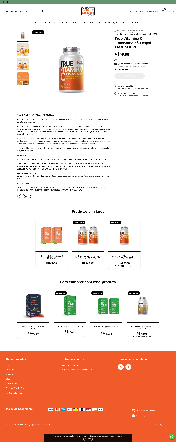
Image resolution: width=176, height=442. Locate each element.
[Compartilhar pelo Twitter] (25, 197)
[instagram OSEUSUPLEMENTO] (4, 2)
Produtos (49, 22)
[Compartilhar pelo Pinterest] (30, 197)
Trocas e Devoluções (108, 22)
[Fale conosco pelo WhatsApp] (172, 436)
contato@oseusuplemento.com (79, 370)
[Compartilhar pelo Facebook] (19, 197)
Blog (74, 22)
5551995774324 (72, 365)
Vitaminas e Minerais (122, 32)
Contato (64, 22)
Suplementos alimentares (132, 30)
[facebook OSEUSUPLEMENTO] (7, 2)
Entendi (88, 439)
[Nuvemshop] (162, 425)
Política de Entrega (132, 22)
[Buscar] (42, 11)
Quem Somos (87, 22)
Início (37, 22)
